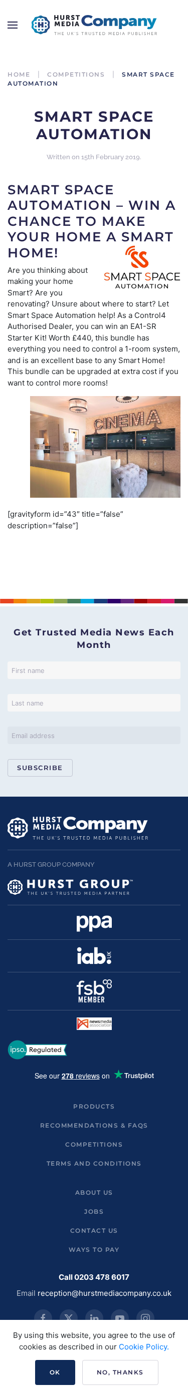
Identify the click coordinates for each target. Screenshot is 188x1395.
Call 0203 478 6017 (94, 1277)
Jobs (94, 1211)
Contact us (94, 1230)
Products (94, 1106)
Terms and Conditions (94, 1163)
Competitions (94, 1144)
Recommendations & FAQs (94, 1125)
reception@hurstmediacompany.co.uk (104, 1293)
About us (94, 1192)
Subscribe (40, 768)
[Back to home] (94, 25)
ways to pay (94, 1249)
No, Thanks (120, 1372)
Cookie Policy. (144, 1346)
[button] (13, 25)
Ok (55, 1372)
